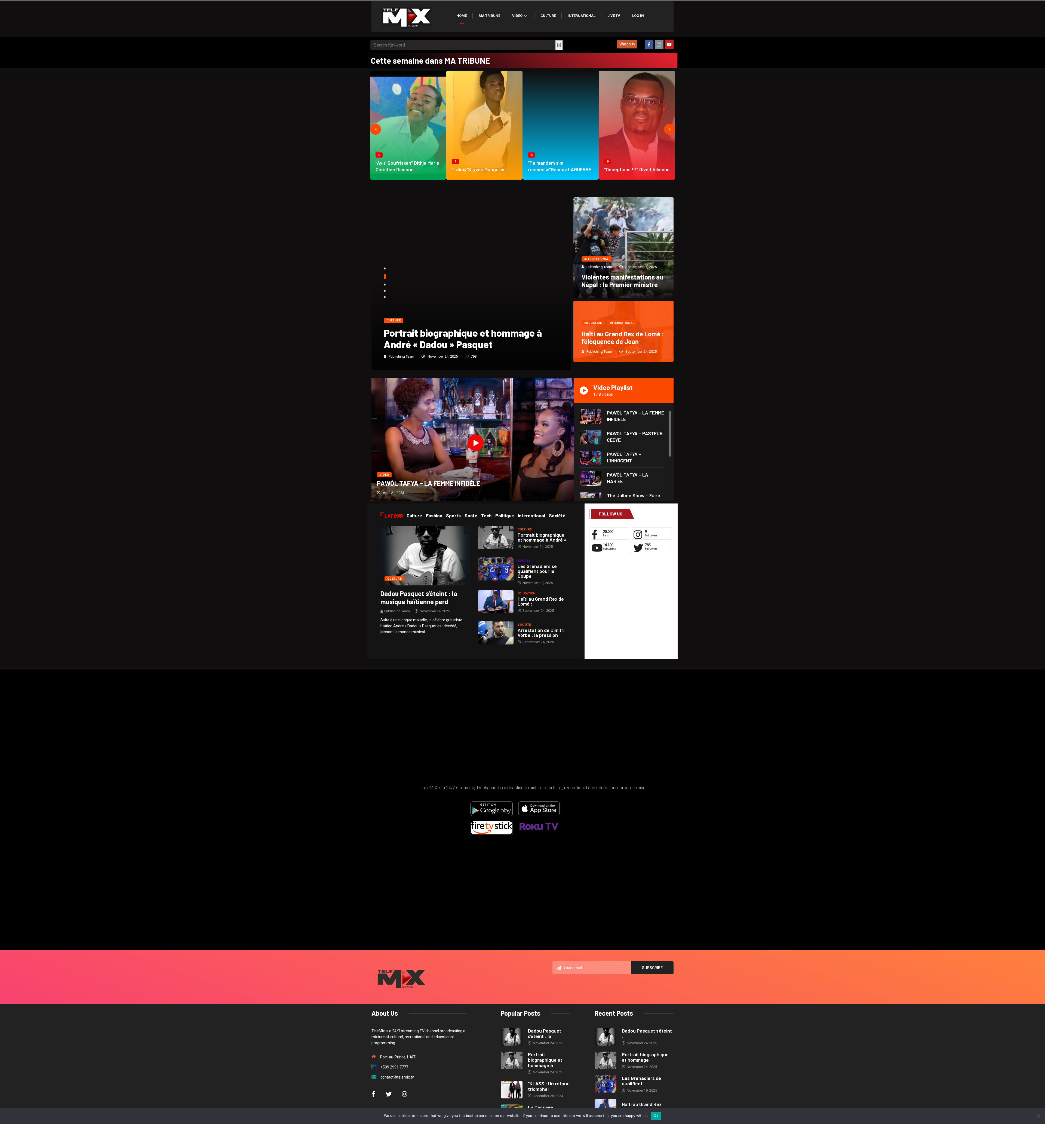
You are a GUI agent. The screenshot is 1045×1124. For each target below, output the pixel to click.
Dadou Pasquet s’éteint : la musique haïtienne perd (418, 597)
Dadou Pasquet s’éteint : (647, 1033)
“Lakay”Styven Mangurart (479, 169)
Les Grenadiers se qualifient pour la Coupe (537, 571)
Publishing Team (401, 356)
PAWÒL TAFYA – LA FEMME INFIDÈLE (428, 483)
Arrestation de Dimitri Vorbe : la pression (541, 632)
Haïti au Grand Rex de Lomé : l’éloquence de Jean (623, 337)
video (384, 475)
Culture (548, 16)
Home (461, 16)
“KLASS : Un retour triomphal (548, 1086)
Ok (655, 1115)
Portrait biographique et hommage (645, 1057)
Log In (638, 16)
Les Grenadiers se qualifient (641, 1080)
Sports (524, 561)
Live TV (613, 16)
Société (524, 625)
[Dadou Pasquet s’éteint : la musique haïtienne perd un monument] (425, 555)
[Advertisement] (631, 607)
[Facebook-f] (649, 44)
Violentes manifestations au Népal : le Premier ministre (622, 280)
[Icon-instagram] (659, 44)
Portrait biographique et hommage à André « (542, 537)
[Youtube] (669, 44)
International (581, 16)
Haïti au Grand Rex (642, 1104)
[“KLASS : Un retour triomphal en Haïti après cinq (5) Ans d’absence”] (511, 1089)
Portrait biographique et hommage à (545, 1059)
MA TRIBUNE (489, 16)
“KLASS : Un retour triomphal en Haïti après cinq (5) (465, 338)
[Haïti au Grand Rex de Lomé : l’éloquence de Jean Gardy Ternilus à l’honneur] (496, 601)
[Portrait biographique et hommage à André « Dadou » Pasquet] (496, 537)
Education (593, 323)
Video (517, 16)
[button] (627, 44)
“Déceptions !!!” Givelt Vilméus (636, 169)
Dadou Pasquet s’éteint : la (544, 1033)
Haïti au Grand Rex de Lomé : (541, 601)
